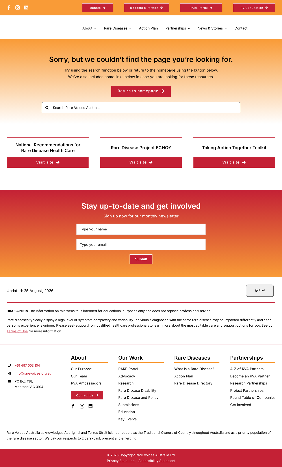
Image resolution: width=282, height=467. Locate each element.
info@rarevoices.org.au (33, 373)
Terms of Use (17, 331)
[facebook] (9, 8)
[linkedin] (26, 8)
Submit (141, 259)
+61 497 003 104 (27, 365)
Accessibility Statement (156, 461)
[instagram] (17, 8)
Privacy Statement (121, 461)
